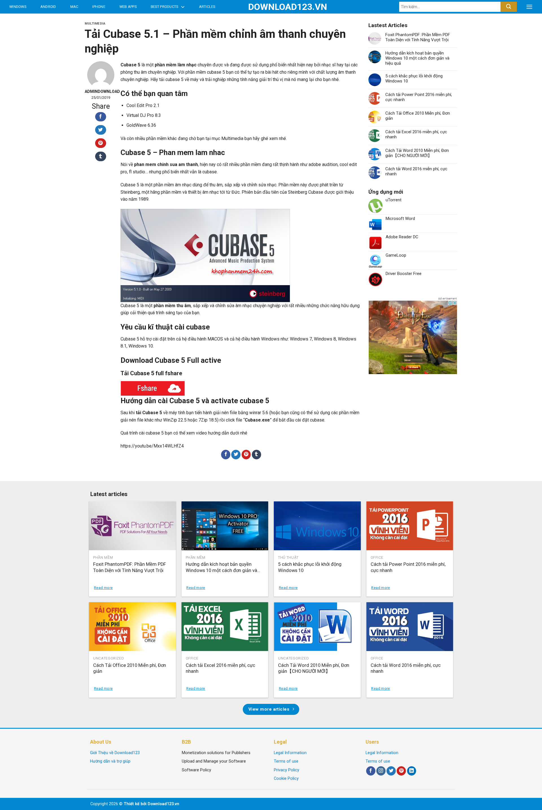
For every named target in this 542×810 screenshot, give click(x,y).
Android (48, 7)
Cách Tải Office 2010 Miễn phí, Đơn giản (417, 116)
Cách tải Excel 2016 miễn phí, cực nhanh (416, 134)
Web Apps (128, 7)
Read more (103, 588)
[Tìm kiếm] (509, 7)
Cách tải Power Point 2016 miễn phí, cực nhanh (418, 97)
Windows (17, 7)
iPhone (98, 7)
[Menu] (529, 7)
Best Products (164, 7)
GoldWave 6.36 (141, 125)
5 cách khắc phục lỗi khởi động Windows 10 (414, 78)
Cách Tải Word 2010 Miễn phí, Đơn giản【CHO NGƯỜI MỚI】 (417, 153)
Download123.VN (271, 6)
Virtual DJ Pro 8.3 (143, 115)
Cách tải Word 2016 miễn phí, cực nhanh (416, 171)
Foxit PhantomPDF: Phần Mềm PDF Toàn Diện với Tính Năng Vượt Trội (417, 37)
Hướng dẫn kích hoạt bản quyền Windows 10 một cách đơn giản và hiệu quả (417, 58)
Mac (74, 7)
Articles (207, 7)
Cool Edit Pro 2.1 (142, 105)
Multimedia (95, 23)
